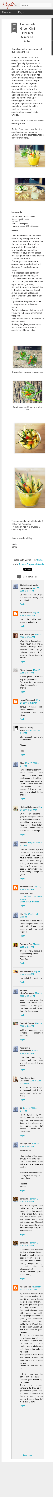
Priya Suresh (26, 612)
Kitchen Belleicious (29, 807)
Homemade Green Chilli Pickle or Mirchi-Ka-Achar (27, 32)
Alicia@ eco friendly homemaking (29, 586)
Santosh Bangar (27, 1023)
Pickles (22, 564)
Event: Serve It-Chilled (29, 901)
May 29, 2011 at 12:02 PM (31, 994)
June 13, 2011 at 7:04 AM (29, 1145)
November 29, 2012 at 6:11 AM (30, 1288)
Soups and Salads (35, 564)
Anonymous (25, 1286)
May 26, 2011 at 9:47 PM (30, 589)
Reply (22, 604)
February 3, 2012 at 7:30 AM (29, 1200)
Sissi (22, 763)
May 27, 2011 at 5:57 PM (30, 888)
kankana (23, 842)
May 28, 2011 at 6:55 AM (30, 972)
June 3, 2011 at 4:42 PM (29, 1052)
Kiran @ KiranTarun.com (27, 991)
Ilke (21, 914)
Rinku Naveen (26, 669)
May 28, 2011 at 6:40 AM (30, 945)
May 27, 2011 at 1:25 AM (30, 701)
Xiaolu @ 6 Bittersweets (25, 1049)
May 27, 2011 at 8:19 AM (31, 808)
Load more (27, 1455)
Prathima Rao (26, 944)
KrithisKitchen (26, 886)
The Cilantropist (27, 634)
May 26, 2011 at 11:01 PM (29, 614)
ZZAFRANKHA (26, 971)
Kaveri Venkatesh (27, 700)
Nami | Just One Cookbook (27, 1079)
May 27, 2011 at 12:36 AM (31, 635)
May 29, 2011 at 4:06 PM (31, 1024)
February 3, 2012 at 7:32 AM (29, 1244)
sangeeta (24, 1198)
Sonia (40, 559)
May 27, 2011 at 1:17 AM (30, 671)
